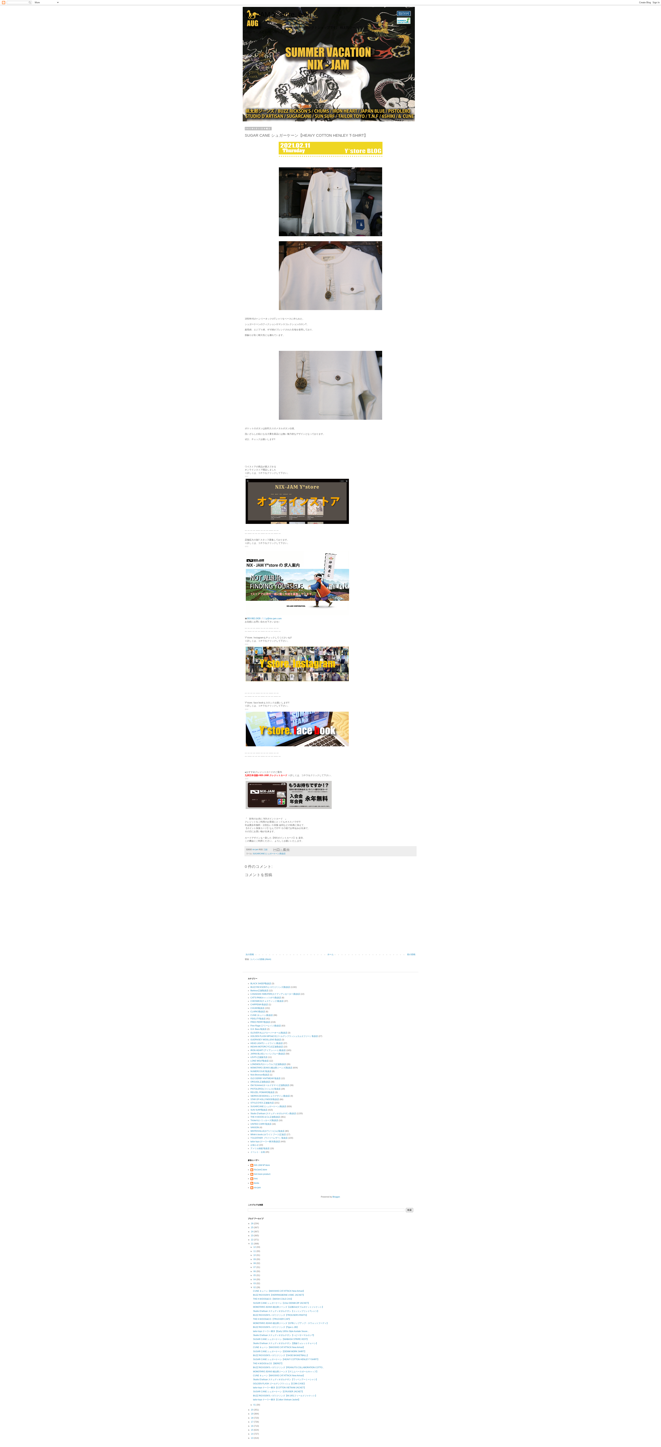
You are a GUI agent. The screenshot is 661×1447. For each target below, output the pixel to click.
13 (252, 1438)
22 (252, 1240)
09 (254, 1259)
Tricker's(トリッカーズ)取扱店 (264, 1120)
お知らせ (254, 1145)
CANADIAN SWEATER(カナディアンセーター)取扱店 (275, 994)
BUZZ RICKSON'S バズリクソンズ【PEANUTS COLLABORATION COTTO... (288, 1367)
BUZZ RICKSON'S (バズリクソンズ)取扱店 (270, 987)
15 (252, 1430)
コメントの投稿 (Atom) (260, 959)
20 (252, 1410)
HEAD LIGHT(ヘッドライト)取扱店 (266, 1043)
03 (254, 1283)
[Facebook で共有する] (284, 849)
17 (252, 1422)
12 (254, 1247)
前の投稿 (411, 954)
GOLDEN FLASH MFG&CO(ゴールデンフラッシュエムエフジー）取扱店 (284, 1036)
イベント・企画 (257, 1152)
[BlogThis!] (278, 849)
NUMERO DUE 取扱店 (260, 1071)
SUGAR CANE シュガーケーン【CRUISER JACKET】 (278, 1391)
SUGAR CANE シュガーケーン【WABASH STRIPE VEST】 (281, 1339)
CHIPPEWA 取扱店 (259, 1004)
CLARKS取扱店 (257, 1011)
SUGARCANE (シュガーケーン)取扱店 (269, 854)
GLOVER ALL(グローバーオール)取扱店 (268, 1033)
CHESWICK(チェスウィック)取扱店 (267, 1001)
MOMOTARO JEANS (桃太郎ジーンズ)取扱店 (271, 1068)
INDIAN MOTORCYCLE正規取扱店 (266, 1047)
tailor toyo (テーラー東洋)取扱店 (265, 1141)
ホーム (330, 954)
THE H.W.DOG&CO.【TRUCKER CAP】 (272, 1319)
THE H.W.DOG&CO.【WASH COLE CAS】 (273, 1299)
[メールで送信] (275, 849)
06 (254, 1271)
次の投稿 (250, 954)
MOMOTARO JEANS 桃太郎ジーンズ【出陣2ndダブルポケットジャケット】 (288, 1307)
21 (252, 1243)
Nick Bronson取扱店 (259, 1075)
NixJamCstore (260, 1169)
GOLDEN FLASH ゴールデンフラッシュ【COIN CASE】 (279, 1383)
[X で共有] (281, 849)
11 (254, 1251)
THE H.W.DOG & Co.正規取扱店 (265, 1117)
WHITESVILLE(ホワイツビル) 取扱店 (267, 1131)
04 (254, 1279)
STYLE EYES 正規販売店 (262, 1103)
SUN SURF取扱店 (258, 1110)
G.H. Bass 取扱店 (258, 1029)
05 (254, 1275)
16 (252, 1426)
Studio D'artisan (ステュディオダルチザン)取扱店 (273, 1113)
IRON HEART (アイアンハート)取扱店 (268, 1050)
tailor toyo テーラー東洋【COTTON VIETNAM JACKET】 (279, 1387)
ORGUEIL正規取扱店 (260, 1082)
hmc (256, 1178)
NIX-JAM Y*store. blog (277, 14)
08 (254, 1263)
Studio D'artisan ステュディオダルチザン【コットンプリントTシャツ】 (286, 1311)
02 (254, 1287)
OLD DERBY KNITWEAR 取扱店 (265, 1078)
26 (252, 1223)
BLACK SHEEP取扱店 (260, 983)
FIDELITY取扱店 (258, 1018)
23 (252, 1235)
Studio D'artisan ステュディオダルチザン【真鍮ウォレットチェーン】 (285, 1343)
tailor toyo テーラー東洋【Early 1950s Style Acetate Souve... (281, 1331)
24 (252, 1231)
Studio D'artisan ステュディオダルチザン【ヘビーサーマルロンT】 (284, 1335)
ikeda (256, 1183)
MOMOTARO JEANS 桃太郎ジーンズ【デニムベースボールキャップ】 (285, 1371)
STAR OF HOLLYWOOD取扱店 (264, 1099)
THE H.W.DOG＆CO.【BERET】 (268, 1363)
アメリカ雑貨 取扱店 (260, 1148)
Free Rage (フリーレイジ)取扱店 (265, 1026)
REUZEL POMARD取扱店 (262, 1092)
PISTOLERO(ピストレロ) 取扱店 (265, 1089)
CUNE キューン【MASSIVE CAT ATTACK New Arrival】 (279, 1291)
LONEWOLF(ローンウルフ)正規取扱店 (268, 1064)
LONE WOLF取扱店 (259, 1061)
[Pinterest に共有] (288, 849)
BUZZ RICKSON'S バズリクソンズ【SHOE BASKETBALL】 (281, 1355)
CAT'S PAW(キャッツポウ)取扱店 (265, 997)
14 (252, 1434)
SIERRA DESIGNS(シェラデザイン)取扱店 (270, 1096)
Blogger (336, 1197)
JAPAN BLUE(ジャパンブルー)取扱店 (267, 1054)
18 (252, 1418)
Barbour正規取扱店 (259, 990)
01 (254, 1405)
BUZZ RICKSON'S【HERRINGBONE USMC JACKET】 (279, 1295)
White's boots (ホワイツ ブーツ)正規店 (268, 1134)
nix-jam (257, 1187)
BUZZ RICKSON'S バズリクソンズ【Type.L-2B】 (276, 1327)
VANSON (254, 1127)
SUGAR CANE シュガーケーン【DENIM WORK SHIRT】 (279, 1351)
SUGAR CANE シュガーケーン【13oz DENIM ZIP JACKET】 (281, 1303)
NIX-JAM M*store (262, 1165)
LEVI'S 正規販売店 (258, 1057)
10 (254, 1255)
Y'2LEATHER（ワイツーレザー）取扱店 (269, 1138)
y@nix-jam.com (274, 618)
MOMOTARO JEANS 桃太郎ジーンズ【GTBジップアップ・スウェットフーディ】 (291, 1323)
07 (254, 1267)
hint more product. (262, 1174)
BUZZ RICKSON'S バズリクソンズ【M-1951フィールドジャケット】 (285, 1395)
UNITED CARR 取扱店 (260, 1124)
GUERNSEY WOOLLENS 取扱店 (265, 1039)
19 (252, 1414)
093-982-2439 (253, 618)
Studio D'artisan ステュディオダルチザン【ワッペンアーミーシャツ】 (285, 1379)
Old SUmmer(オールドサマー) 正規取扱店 (269, 1085)
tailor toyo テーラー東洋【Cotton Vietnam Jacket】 (276, 1399)
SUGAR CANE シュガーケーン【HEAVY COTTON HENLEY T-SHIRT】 (286, 1359)
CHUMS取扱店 (257, 1008)
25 (252, 1227)
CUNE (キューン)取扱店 (261, 1015)
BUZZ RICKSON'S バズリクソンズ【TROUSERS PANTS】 (280, 1315)
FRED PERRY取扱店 (260, 1022)
